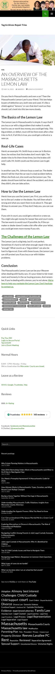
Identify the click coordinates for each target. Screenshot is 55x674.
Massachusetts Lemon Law (14, 306)
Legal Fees (44, 614)
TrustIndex (18, 385)
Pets (21, 632)
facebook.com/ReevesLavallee (22, 426)
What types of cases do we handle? (14, 563)
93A (2, 70)
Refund (47, 306)
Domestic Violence (31, 604)
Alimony (16, 591)
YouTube (32, 582)
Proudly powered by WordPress (24, 671)
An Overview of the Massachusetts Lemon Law (24, 79)
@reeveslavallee (17, 428)
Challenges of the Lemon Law (28, 296)
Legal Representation (39, 616)
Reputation (14, 640)
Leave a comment (35, 89)
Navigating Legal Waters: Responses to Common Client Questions (26, 557)
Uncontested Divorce (29, 644)
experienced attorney (23, 610)
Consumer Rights (10, 299)
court (23, 299)
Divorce (6, 604)
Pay (3, 338)
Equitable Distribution (35, 607)
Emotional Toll (21, 607)
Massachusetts (38, 303)
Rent (5, 640)
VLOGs (12, 582)
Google (10, 385)
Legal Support (22, 620)
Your (7, 338)
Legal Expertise (33, 614)
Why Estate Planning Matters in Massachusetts (19, 463)
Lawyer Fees (23, 303)
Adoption (5, 591)
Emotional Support (8, 607)
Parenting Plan (9, 631)
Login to (4, 340)
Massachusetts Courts (39, 624)
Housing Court (6, 614)
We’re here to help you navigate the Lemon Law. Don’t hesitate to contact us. (27, 283)
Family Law (42, 610)
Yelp (25, 385)
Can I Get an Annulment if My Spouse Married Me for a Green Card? (27, 518)
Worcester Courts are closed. (32, 366)
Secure (11, 340)
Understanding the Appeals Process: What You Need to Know (24, 511)
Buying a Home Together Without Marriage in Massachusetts (24, 496)
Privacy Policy (6, 671)
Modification (33, 628)
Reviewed (24, 640)
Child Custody (27, 595)
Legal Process (20, 617)
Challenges (8, 296)
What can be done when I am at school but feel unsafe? (22, 570)
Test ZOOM (6, 343)
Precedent (28, 632)
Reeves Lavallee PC (35, 635)
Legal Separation (8, 619)
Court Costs (35, 299)
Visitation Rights (45, 644)
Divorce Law (18, 604)
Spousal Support (10, 643)
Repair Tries (8, 309)
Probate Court (44, 632)
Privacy (35, 632)
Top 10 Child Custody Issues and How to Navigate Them (22, 550)
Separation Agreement (41, 640)
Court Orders (34, 600)
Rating (10, 403)
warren (20, 89)
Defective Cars (9, 303)
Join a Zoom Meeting (10, 345)
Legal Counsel (19, 613)
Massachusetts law (14, 628)
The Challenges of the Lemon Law (25, 237)
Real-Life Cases (34, 306)
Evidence (6, 610)
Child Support (9, 600)
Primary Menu (52, 13)
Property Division (11, 635)
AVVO (4, 385)
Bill (10, 338)
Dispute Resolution (46, 600)
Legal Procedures (7, 617)
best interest (31, 591)
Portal (17, 340)
